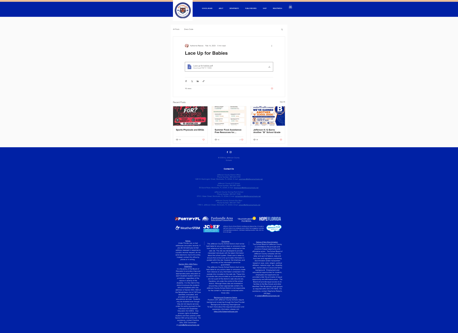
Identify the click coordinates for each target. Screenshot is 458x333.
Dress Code (188, 29)
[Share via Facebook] (186, 81)
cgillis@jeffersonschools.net (188, 325)
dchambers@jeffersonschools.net (248, 196)
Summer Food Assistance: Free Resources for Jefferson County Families (228, 131)
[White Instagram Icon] (230, 152)
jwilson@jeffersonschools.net (249, 205)
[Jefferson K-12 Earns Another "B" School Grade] (267, 116)
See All (282, 102)
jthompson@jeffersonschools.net (246, 188)
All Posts (176, 29)
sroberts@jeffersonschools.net (268, 296)
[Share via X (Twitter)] (192, 81)
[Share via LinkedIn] (198, 81)
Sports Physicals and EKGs (190, 130)
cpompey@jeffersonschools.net (251, 179)
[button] (290, 6)
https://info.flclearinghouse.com (226, 311)
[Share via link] (203, 81)
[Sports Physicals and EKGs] (190, 116)
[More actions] (271, 45)
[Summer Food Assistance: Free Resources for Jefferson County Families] (229, 116)
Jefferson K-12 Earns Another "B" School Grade (266, 131)
